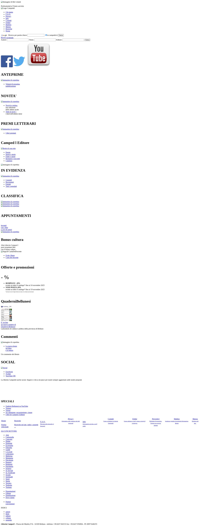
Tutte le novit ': (11, 112)
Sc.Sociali (9, 471)
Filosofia (9, 448)
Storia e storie (11, 154)
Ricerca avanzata (7, 38)
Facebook (9, 372)
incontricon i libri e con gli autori (6, 227)
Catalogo (9, 161)
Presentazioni (10, 491)
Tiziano (8, 408)
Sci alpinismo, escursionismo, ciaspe (19, 412)
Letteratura (9, 454)
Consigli (9, 180)
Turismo (9, 487)
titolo (7, 514)
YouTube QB (10, 376)
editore (8, 516)
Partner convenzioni (10, 503)
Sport (8, 479)
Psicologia (9, 460)
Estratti (8, 184)
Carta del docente (12, 258)
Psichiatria (9, 466)
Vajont (8, 410)
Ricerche (9, 29)
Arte (7, 435)
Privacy (8, 16)
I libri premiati (11, 133)
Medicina (9, 456)
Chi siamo (9, 12)
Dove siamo (10, 498)
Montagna (9, 458)
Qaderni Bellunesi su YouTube (17, 406)
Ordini (8, 23)
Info (7, 18)
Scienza (8, 468)
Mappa (8, 27)
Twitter (8, 374)
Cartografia (10, 437)
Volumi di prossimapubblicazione (13, 85)
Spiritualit (9, 477)
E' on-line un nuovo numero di (8, 324)
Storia (8, 481)
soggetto (9, 520)
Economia (9, 445)
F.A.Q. (8, 14)
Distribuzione (10, 495)
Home (8, 31)
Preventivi (155, 419)
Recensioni (10, 182)
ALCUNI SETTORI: (9, 431)
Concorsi (9, 439)
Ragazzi (9, 462)
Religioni (9, 464)
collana (8, 518)
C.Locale (9, 452)
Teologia (9, 485)
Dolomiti (9, 443)
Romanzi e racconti (13, 159)
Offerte (8, 493)
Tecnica (8, 483)
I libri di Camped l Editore (15, 415)
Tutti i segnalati (11, 186)
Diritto (8, 441)
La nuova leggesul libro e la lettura (11, 348)
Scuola (8, 475)
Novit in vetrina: (12, 105)
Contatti (8, 20)
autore (8, 512)
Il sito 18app (10, 255)
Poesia (8, 152)
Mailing (8, 25)
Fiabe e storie (10, 157)
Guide (8, 450)
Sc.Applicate (10, 473)
